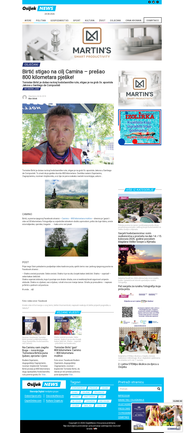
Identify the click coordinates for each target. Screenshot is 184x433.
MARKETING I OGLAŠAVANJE (131, 400)
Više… (44, 374)
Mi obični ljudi (31, 89)
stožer (75, 406)
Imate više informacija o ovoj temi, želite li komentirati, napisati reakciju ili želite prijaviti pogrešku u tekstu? (66, 306)
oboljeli (88, 406)
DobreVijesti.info (33, 396)
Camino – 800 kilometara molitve (77, 218)
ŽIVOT (102, 20)
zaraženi (90, 401)
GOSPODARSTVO (60, 20)
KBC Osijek (104, 401)
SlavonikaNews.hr (55, 396)
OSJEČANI (115, 20)
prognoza (99, 392)
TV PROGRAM (124, 413)
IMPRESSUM (124, 396)
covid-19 (101, 406)
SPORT (76, 20)
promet (75, 397)
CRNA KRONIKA (133, 20)
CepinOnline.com (33, 400)
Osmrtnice (123, 417)
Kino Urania (89, 397)
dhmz (75, 392)
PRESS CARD (124, 408)
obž (102, 397)
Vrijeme (86, 392)
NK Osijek (76, 401)
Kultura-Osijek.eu (54, 400)
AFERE (28, 20)
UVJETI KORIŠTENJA (127, 404)
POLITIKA (41, 20)
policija (93, 388)
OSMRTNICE (152, 20)
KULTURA (90, 20)
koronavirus (78, 388)
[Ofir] (95, 429)
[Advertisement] (140, 166)
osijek (105, 388)
